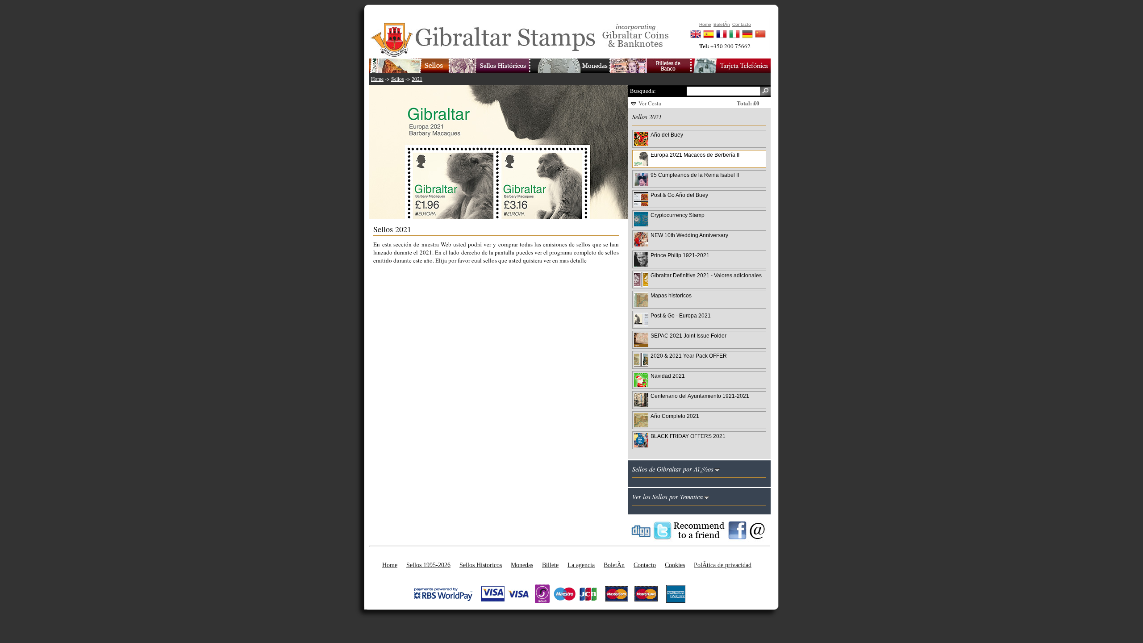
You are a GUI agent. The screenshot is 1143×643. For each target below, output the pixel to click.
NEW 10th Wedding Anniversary (689, 235)
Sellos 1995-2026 (428, 564)
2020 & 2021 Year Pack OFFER (689, 356)
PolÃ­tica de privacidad (722, 564)
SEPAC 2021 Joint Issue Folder (688, 335)
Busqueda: (643, 91)
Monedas (522, 564)
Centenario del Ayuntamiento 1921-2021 (700, 396)
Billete (550, 564)
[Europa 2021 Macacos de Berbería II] (503, 152)
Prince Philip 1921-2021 (680, 255)
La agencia (581, 564)
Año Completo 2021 (675, 416)
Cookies (675, 564)
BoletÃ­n (614, 564)
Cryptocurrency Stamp (678, 215)
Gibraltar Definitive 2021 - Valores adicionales (706, 275)
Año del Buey (667, 135)
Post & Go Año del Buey (679, 195)
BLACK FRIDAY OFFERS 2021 (688, 436)
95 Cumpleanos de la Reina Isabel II (695, 175)
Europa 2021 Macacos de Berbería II (695, 155)
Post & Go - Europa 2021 (681, 315)
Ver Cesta (649, 103)
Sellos (397, 78)
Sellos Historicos (480, 564)
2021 (417, 78)
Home (377, 78)
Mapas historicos (671, 295)
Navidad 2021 (668, 376)
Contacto (645, 564)
